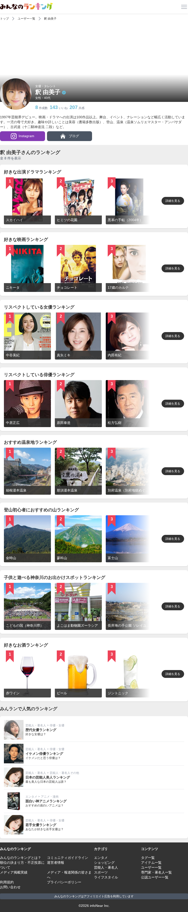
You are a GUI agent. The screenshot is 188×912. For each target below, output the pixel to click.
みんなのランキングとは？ (20, 858)
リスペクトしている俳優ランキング (39, 374)
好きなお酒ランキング (26, 645)
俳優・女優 (57, 725)
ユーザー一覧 (26, 18)
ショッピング (104, 862)
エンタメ (31, 796)
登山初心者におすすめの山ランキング (41, 509)
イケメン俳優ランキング (44, 754)
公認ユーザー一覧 (154, 877)
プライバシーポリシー (64, 882)
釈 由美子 (50, 18)
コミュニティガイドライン (67, 858)
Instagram (26, 136)
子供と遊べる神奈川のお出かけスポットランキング (54, 577)
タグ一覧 (148, 858)
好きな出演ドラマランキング (32, 171)
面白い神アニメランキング (46, 801)
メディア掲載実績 (13, 872)
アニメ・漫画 (50, 796)
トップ (4, 18)
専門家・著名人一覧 (156, 872)
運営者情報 (55, 862)
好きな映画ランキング (26, 239)
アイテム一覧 (151, 862)
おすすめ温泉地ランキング (30, 442)
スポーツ (101, 872)
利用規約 (7, 882)
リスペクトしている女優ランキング (39, 307)
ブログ (73, 136)
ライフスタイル (106, 877)
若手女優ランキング (40, 825)
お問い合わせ (10, 887)
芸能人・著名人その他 (64, 773)
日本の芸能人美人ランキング (47, 777)
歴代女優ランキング (40, 730)
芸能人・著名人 (35, 725)
